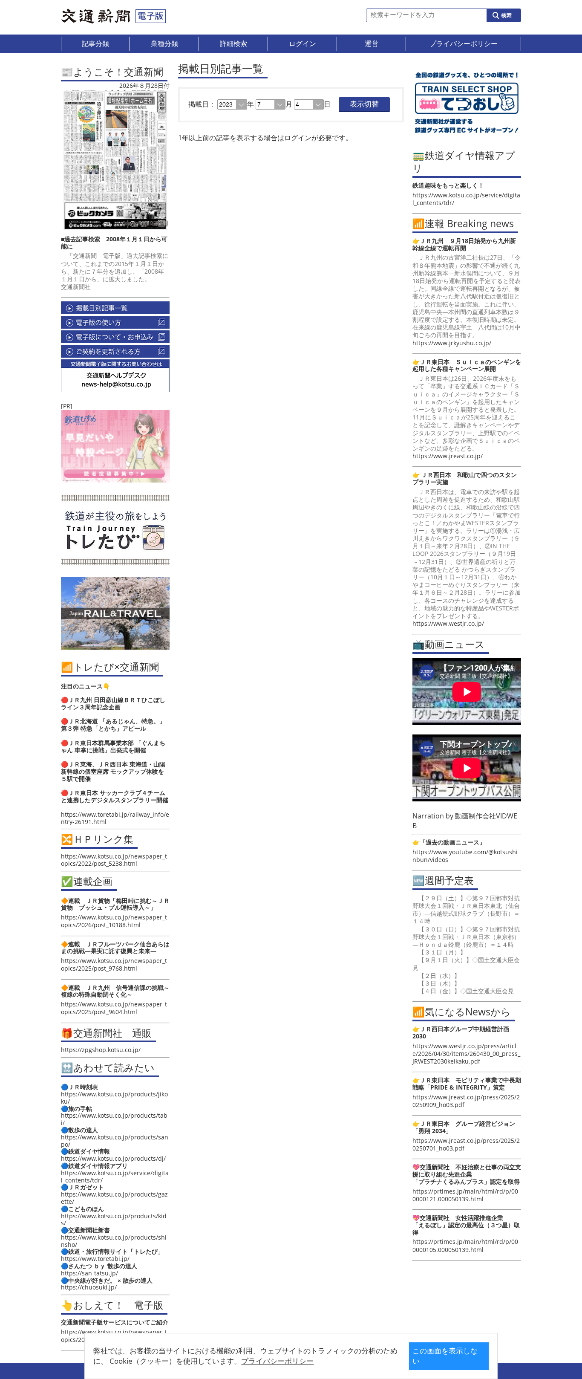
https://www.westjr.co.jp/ (448, 623)
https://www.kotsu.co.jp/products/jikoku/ (114, 1097)
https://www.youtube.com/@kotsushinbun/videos (465, 856)
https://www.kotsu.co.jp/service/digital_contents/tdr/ (115, 1176)
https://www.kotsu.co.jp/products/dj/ (113, 1158)
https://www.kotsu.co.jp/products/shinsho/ (114, 1241)
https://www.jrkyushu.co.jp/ (451, 343)
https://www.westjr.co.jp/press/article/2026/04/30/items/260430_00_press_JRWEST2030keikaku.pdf (466, 1053)
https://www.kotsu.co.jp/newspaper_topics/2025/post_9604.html (114, 1008)
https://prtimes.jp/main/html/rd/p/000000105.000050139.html (465, 1245)
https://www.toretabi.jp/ (95, 1259)
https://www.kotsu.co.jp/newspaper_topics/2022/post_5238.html (114, 859)
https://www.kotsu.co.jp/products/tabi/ (114, 1119)
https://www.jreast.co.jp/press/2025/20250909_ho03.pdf (466, 1101)
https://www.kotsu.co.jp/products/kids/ (114, 1219)
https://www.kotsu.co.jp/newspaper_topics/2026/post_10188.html (114, 921)
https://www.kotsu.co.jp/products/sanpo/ (114, 1140)
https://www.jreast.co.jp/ (447, 456)
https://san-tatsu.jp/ (89, 1273)
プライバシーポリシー (277, 1361)
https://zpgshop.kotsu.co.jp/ (101, 1050)
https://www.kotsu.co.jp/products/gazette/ (114, 1198)
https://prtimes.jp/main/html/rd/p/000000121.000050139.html (465, 1195)
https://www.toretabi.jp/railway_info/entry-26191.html (115, 818)
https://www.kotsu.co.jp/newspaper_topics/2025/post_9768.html (114, 964)
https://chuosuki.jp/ (89, 1287)
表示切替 (364, 104)
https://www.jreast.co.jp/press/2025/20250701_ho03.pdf (466, 1144)
